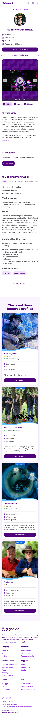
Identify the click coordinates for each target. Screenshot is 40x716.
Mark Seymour (10, 354)
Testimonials (6, 689)
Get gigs (5, 684)
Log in (23, 670)
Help (23, 665)
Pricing (4, 686)
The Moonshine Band (13, 428)
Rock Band (9, 41)
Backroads (8, 582)
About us (5, 650)
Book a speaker (7, 667)
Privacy (10, 702)
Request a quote (27, 656)
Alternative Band (20, 273)
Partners (5, 656)
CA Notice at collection (10, 704)
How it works (26, 650)
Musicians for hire (9, 670)
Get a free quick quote (20, 49)
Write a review (8, 163)
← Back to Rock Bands (20, 10)
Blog (3, 653)
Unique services (27, 686)
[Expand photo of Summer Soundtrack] (20, 19)
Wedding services (28, 689)
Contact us (25, 667)
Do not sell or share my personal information (17, 706)
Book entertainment (9, 665)
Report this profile (21, 283)
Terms (4, 702)
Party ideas (25, 653)
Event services (27, 684)
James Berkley (10, 504)
